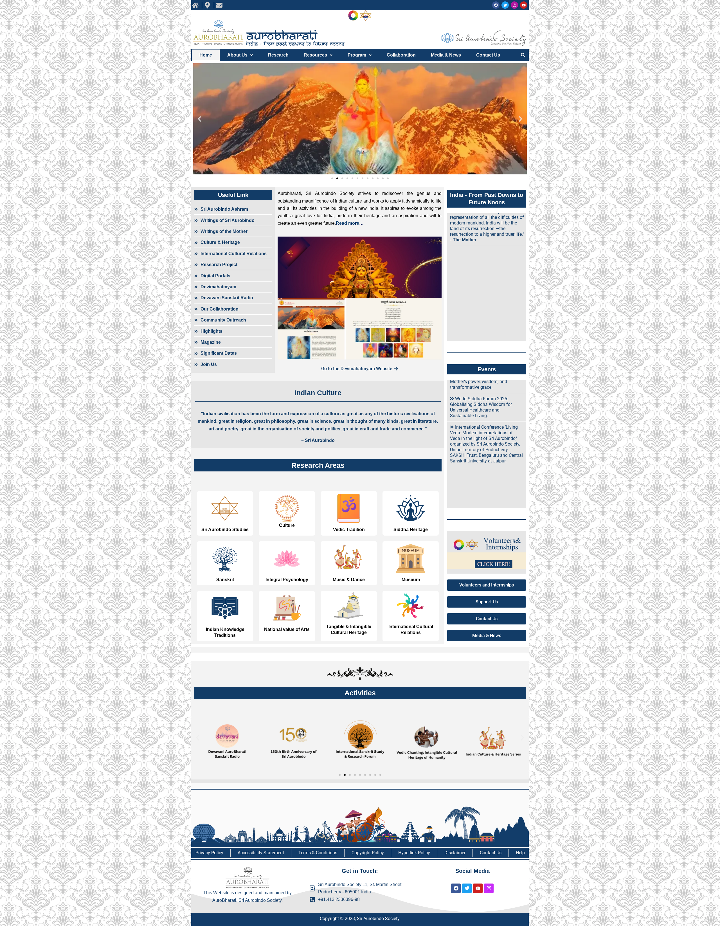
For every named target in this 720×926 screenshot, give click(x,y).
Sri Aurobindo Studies (225, 529)
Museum (411, 579)
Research (278, 55)
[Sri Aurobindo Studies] (225, 508)
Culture (287, 525)
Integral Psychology (287, 579)
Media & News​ (446, 55)
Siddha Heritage (410, 529)
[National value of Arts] (287, 608)
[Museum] (410, 558)
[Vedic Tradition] (348, 508)
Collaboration (401, 55)
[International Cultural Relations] (410, 605)
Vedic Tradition (349, 529)
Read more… (350, 223)
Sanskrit (225, 579)
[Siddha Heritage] (410, 508)
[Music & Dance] (348, 558)
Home (205, 55)
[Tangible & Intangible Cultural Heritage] (348, 605)
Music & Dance (349, 579)
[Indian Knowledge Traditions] (225, 608)
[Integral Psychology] (287, 558)
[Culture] (287, 508)
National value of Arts (287, 629)
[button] (240, 55)
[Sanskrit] (225, 558)
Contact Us (488, 55)
